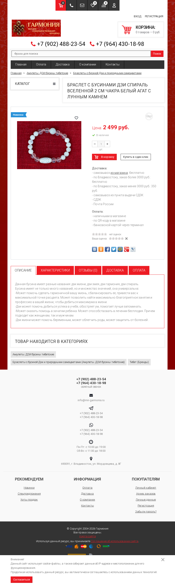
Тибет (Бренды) (139, 362)
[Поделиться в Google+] (126, 249)
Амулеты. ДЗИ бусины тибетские (33, 354)
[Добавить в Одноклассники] (101, 249)
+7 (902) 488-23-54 (61, 44)
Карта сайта (87, 536)
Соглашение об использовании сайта (114, 541)
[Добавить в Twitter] (113, 249)
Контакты (113, 64)
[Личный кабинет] (114, 5)
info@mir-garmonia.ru (91, 400)
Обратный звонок (91, 387)
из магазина (119, 172)
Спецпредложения (29, 493)
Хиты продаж (29, 499)
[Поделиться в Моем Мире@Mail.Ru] (120, 249)
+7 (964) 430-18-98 (120, 44)
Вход (137, 16)
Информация (87, 479)
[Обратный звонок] (71, 5)
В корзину (107, 156)
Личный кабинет (145, 487)
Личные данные (146, 499)
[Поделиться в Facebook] (107, 249)
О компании (87, 64)
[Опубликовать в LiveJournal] (133, 249)
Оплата (41, 64)
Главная (20, 64)
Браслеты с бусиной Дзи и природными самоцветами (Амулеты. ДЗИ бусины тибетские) (69, 362)
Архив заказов (146, 493)
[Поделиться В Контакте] (94, 249)
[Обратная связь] (82, 5)
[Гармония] (36, 28)
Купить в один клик (135, 156)
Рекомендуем (29, 479)
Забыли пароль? (145, 511)
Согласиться (21, 579)
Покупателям (146, 479)
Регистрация (154, 16)
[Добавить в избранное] (76, 118)
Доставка (63, 64)
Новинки (29, 487)
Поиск (157, 53)
